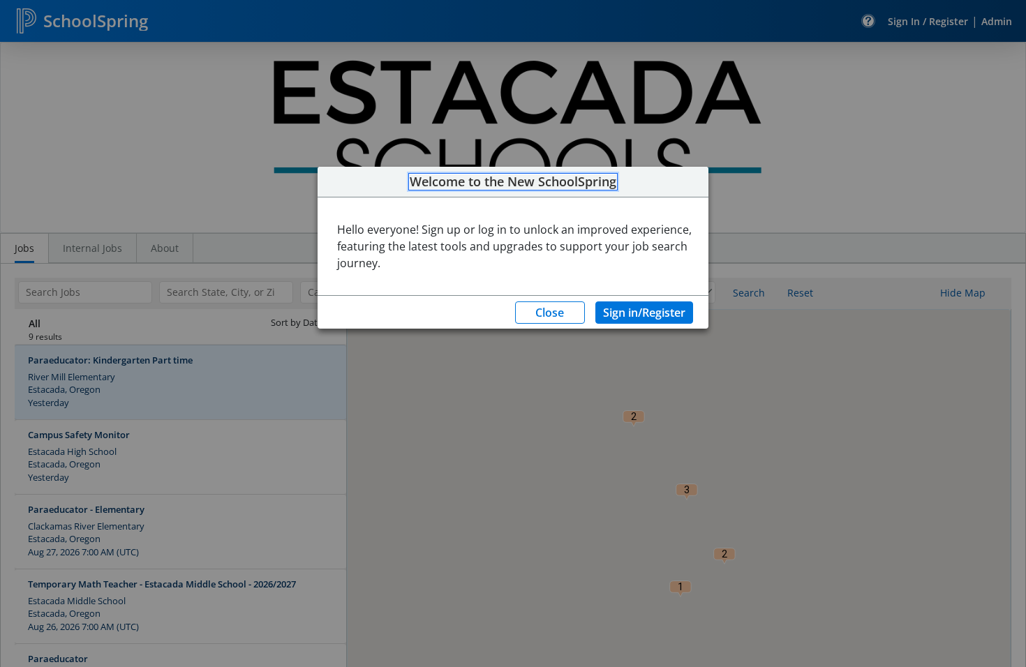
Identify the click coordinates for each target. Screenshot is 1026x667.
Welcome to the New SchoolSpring (513, 182)
